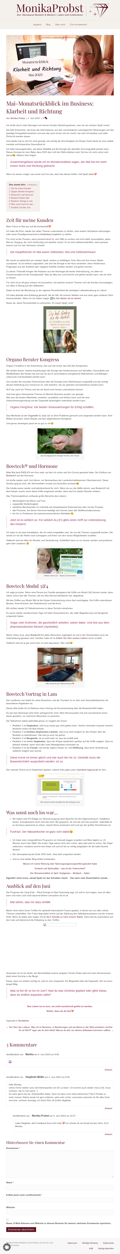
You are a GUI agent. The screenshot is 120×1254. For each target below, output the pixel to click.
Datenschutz (108, 1243)
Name (10, 1182)
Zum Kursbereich (78, 24)
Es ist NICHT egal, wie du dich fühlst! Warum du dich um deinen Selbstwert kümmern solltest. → (66, 1030)
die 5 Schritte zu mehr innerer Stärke (65, 917)
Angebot (37, 24)
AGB (91, 1248)
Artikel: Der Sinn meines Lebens (72, 638)
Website (10, 1207)
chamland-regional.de (87, 769)
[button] (7, 1247)
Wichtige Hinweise (90, 1243)
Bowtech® (36, 635)
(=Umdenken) (45, 234)
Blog (48, 24)
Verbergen (32, 185)
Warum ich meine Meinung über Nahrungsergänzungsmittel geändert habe (60, 863)
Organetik (33, 415)
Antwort (108, 1069)
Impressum (72, 1243)
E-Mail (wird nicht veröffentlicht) (24, 1195)
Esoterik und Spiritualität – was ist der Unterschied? (60, 868)
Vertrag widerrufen (106, 1248)
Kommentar (13, 1148)
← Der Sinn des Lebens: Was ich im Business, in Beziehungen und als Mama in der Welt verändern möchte (59, 1027)
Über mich (60, 24)
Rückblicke (23, 1020)
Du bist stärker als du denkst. (67, 298)
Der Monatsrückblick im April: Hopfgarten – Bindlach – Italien (60, 873)
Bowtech (10, 475)
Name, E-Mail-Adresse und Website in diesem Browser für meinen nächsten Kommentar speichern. (58, 1223)
